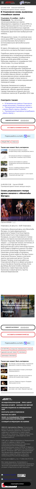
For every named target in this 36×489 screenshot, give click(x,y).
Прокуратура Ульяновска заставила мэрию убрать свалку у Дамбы (17, 108)
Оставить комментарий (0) (18, 127)
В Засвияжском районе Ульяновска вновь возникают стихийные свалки (17, 104)
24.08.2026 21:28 (6, 184)
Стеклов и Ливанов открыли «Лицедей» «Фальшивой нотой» (20, 382)
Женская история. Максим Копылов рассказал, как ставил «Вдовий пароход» (20, 388)
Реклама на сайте (8, 414)
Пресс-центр (27, 402)
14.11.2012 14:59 (5, 7)
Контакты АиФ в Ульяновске (12, 412)
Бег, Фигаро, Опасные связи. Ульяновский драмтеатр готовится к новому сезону (16, 305)
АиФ (14, 222)
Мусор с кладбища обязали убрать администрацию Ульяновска (19, 168)
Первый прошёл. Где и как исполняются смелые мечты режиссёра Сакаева (20, 376)
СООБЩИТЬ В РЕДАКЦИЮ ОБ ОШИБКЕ (15, 421)
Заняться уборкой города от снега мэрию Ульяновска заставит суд (21, 174)
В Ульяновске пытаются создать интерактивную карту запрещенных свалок (21, 150)
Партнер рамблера (27, 480)
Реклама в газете (8, 405)
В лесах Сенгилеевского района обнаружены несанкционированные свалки (19, 163)
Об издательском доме (10, 402)
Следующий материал (17, 484)
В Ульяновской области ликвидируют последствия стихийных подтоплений (20, 156)
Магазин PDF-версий (24, 405)
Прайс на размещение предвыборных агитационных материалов (16, 418)
